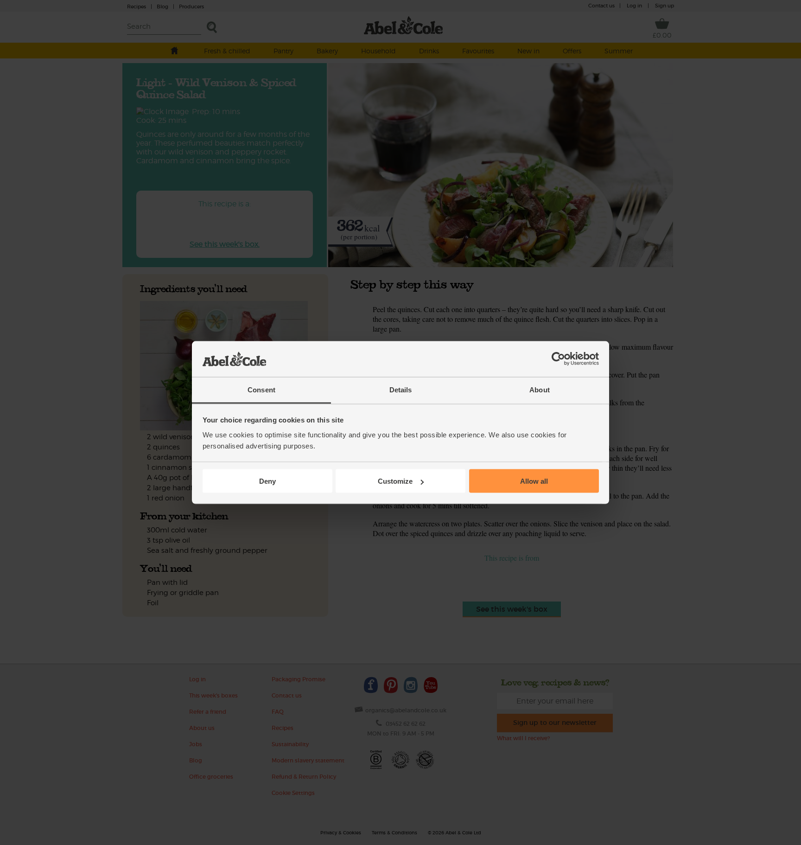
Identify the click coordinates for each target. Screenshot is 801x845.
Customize (395, 481)
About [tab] (539, 389)
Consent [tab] (261, 389)
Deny (267, 481)
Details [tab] (400, 389)
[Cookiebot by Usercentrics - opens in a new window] (558, 359)
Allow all (534, 481)
